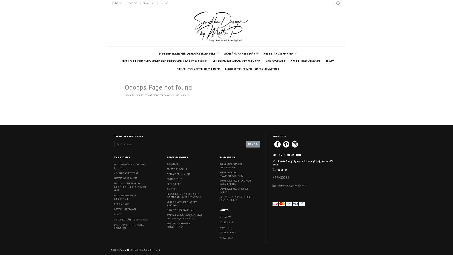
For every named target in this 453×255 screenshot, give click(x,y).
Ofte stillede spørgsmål (181, 210)
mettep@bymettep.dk (295, 185)
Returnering (174, 184)
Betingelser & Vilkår (178, 174)
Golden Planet (153, 250)
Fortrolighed (174, 179)
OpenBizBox (137, 250)
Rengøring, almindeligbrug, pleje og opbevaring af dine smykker (185, 196)
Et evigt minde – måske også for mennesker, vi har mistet (184, 217)
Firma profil (173, 164)
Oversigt (172, 189)
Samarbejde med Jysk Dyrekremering (231, 166)
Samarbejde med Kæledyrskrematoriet (232, 174)
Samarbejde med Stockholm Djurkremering (235, 182)
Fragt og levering (177, 169)
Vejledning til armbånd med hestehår (182, 204)
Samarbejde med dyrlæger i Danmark (235, 190)
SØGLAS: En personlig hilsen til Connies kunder (236, 199)
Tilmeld (253, 144)
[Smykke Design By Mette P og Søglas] (226, 27)
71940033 (281, 177)
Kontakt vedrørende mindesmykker (178, 225)
